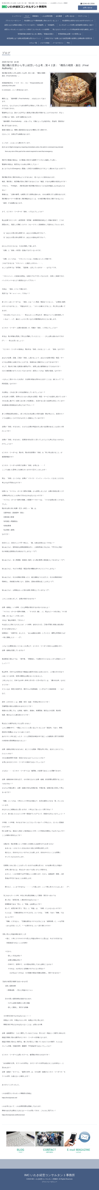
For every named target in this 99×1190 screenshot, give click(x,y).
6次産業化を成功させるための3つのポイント (77, 20)
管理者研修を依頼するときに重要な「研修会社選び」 (36, 34)
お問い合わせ (87, 7)
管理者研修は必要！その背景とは (69, 34)
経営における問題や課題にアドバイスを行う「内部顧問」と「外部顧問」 (30, 25)
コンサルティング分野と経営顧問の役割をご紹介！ (76, 25)
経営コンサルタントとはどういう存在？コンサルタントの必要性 (27, 29)
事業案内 (35, 16)
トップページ (16, 16)
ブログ (27, 16)
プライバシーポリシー (13, 20)
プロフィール (82, 16)
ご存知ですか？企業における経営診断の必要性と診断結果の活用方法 (68, 38)
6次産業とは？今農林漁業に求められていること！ (41, 20)
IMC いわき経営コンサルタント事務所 (49, 1175)
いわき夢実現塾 (47, 16)
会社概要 (59, 16)
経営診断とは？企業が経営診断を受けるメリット (24, 38)
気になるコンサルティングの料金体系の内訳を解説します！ (73, 29)
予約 (68, 43)
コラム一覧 (33, 43)
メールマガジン (58, 43)
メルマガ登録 (44, 43)
